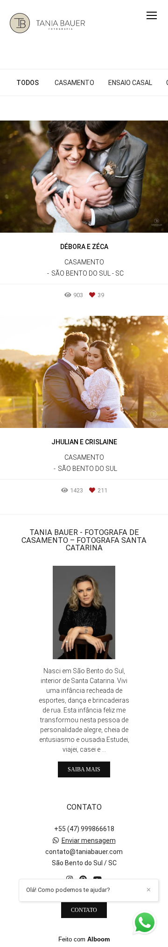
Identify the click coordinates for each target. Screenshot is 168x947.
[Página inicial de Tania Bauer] (48, 25)
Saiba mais (84, 769)
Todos (27, 82)
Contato (84, 910)
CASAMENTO (74, 82)
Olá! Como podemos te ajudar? (68, 889)
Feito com (84, 939)
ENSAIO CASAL (130, 82)
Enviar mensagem (89, 840)
